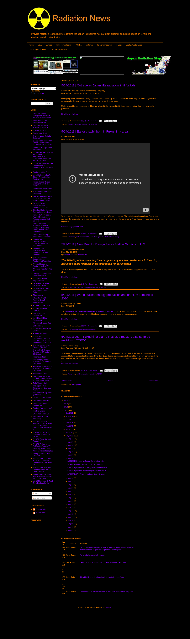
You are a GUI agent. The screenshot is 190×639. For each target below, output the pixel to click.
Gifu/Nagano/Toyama (38, 49)
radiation (85, 124)
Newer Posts (67, 381)
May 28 (71, 445)
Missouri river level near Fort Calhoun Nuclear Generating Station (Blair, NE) (42, 462)
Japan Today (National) (42, 398)
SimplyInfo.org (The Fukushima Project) (40, 126)
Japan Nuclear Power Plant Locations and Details (41, 290)
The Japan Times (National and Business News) (42, 388)
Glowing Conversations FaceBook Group (42, 275)
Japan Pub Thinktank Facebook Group (41, 284)
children (70, 124)
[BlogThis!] (107, 121)
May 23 (71, 478)
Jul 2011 (69, 429)
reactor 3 (93, 374)
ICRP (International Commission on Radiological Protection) (42, 259)
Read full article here (69, 114)
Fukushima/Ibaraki (64, 45)
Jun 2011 (69, 433)
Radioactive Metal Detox (42, 189)
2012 (66, 407)
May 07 (71, 530)
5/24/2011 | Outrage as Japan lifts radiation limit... (85, 461)
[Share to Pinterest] (115, 121)
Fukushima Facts (39, 130)
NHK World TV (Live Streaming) (40, 418)
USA (40, 45)
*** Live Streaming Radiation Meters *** (41, 265)
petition (100, 237)
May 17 (71, 498)
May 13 (71, 511)
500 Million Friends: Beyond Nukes (40, 279)
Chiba (79, 45)
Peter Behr (68, 255)
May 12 (71, 514)
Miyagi (119, 45)
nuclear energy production (81, 329)
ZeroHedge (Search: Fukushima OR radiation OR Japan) (42, 362)
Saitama (89, 45)
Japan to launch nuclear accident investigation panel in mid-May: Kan (106, 592)
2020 (69, 329)
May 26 (71, 452)
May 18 (71, 494)
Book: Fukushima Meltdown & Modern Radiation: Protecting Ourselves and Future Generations (41, 228)
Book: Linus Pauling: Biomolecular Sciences (41, 236)
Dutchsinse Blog (39, 326)
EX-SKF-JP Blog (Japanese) (39, 314)
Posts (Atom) (76, 385)
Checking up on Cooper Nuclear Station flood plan (43, 450)
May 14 (71, 508)
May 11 (71, 517)
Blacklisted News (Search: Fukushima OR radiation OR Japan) (43, 369)
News (31, 45)
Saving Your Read (40, 133)
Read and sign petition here (72, 227)
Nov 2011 (69, 416)
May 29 (71, 442)
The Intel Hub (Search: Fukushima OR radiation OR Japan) (42, 352)
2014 (66, 400)
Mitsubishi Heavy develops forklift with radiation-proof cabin (102, 577)
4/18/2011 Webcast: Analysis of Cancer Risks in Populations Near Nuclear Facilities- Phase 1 (42, 426)
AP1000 (70, 287)
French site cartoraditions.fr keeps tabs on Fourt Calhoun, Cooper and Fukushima (42, 339)
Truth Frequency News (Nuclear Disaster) (41, 346)
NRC (75, 287)
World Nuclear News (41, 414)
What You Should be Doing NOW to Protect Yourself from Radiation (42, 116)
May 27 (71, 448)
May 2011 (70, 436)
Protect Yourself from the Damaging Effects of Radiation (42, 184)
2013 (66, 404)
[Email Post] (100, 121)
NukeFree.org (38, 303)
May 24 (71, 458)
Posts (36, 494)
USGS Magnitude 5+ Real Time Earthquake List (43, 482)
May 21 (71, 485)
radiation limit (93, 124)
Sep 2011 (69, 423)
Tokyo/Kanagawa (104, 45)
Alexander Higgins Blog (42, 323)
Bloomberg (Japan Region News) (40, 404)
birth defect (71, 237)
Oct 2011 (69, 420)
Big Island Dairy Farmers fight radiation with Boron (42, 211)
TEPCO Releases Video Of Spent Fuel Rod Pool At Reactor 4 (103, 563)
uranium (93, 329)
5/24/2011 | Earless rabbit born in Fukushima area (94, 131)
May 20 (71, 488)
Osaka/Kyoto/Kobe (134, 45)
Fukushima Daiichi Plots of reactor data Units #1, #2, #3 (42, 434)
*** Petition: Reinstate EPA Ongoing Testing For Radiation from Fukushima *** (43, 166)
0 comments (92, 121)
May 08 (71, 527)
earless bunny (81, 237)
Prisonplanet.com (39, 357)
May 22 (71, 481)
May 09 (71, 524)
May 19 (71, 491)
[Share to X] (110, 121)
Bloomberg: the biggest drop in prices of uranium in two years (89, 311)
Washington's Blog (40, 373)
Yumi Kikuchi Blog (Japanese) (40, 319)
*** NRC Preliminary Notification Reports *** (41, 445)
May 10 (71, 521)
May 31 (71, 439)
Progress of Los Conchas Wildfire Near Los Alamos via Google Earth (42, 476)
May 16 (71, 501)
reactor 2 (86, 374)
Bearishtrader (41, 509)
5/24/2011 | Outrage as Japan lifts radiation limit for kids (98, 85)
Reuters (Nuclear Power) (42, 408)
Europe (49, 45)
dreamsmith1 (41, 513)
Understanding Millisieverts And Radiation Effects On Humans (41, 251)
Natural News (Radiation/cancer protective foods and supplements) (40, 242)
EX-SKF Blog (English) (41, 306)
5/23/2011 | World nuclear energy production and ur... (87, 471)
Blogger (109, 607)
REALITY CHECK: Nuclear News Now (40, 299)
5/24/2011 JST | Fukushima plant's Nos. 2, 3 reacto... (87, 474)
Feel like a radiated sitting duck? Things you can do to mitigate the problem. (42, 198)
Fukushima (77, 124)
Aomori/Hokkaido (59, 49)
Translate (40, 94)
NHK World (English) (41, 400)
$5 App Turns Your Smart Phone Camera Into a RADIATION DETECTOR (42, 143)
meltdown (79, 374)
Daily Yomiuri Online (41, 383)
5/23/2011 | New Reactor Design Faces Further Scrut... (87, 468)
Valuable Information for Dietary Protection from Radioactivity (42, 177)
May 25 (71, 455)
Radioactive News (40, 334)
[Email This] (105, 121)
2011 (66, 410)
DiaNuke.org (38, 295)
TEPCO (100, 374)
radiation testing (113, 237)
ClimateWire (82, 255)
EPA (87, 237)
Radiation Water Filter (41, 172)
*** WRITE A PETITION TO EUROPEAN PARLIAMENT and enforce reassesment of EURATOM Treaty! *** (43, 157)
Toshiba (103, 287)
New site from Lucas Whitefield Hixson (40, 122)
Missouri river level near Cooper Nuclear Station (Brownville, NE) (42, 469)
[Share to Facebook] (113, 121)
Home (110, 381)
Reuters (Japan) (39, 411)
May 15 (71, 504)
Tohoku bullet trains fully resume (92, 555)
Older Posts (154, 381)
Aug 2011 (69, 426)
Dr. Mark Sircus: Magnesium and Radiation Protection (41, 205)
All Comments (39, 498)
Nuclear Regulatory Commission (89, 287)
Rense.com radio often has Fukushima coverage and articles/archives (42, 378)
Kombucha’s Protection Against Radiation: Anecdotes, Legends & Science (42, 218)
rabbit (106, 237)
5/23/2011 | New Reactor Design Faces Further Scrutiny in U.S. (103, 244)
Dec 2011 (69, 413)
